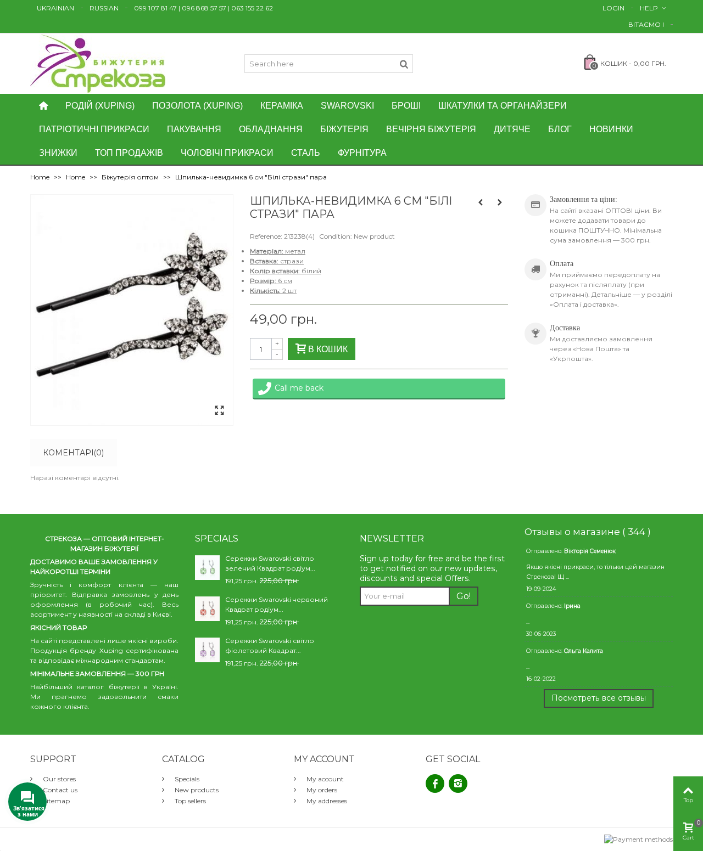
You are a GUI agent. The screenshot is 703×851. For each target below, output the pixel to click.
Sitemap (55, 801)
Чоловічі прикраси (227, 152)
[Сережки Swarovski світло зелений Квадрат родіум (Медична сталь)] (207, 567)
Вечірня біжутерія (431, 129)
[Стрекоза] (97, 63)
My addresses (326, 801)
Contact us (59, 790)
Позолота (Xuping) (197, 105)
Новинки (611, 129)
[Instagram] (458, 783)
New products (196, 790)
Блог (560, 129)
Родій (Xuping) (100, 105)
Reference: (266, 236)
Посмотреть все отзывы (598, 698)
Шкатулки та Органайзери (502, 105)
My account (324, 779)
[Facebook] (435, 783)
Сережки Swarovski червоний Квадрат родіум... (276, 604)
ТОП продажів (129, 152)
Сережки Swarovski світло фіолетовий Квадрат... (269, 645)
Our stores (58, 779)
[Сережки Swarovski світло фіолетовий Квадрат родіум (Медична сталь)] (207, 649)
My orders (321, 790)
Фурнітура (362, 152)
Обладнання (271, 129)
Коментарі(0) (73, 453)
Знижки (58, 152)
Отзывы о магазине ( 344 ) (588, 531)
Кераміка (281, 105)
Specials (186, 779)
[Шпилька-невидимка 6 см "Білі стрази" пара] (219, 411)
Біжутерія (344, 129)
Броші (406, 105)
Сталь (305, 152)
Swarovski (347, 105)
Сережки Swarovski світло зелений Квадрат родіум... (270, 563)
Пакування (194, 129)
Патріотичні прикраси (94, 129)
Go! (463, 596)
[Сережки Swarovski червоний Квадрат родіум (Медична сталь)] (207, 608)
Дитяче (512, 129)
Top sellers (189, 801)
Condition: (335, 236)
